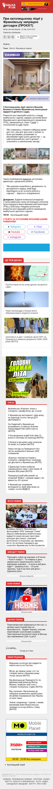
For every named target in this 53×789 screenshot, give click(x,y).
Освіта (6, 44)
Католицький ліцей (19, 215)
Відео (45, 781)
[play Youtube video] (26, 599)
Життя (12, 48)
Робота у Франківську (24, 781)
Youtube (15, 231)
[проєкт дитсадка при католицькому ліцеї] (9, 154)
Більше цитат (26, 641)
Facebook (39, 231)
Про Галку (42, 784)
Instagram (15, 237)
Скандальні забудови (17, 784)
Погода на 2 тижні (26, 651)
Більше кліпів (26, 612)
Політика (37, 779)
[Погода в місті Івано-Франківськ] (26, 648)
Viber (39, 226)
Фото (38, 781)
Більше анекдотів (26, 576)
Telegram (15, 226)
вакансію (27, 179)
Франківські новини (24, 48)
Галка (33, 122)
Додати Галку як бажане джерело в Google (29, 37)
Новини (7, 779)
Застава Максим (14, 29)
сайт (20, 125)
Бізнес (46, 779)
